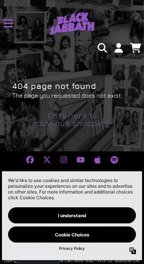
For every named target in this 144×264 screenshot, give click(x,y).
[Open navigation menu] (8, 23)
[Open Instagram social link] (63, 159)
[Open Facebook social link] (30, 159)
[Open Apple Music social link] (97, 159)
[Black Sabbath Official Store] (72, 23)
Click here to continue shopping (72, 119)
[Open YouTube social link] (80, 159)
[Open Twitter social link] (46, 159)
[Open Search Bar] (101, 48)
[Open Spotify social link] (114, 159)
